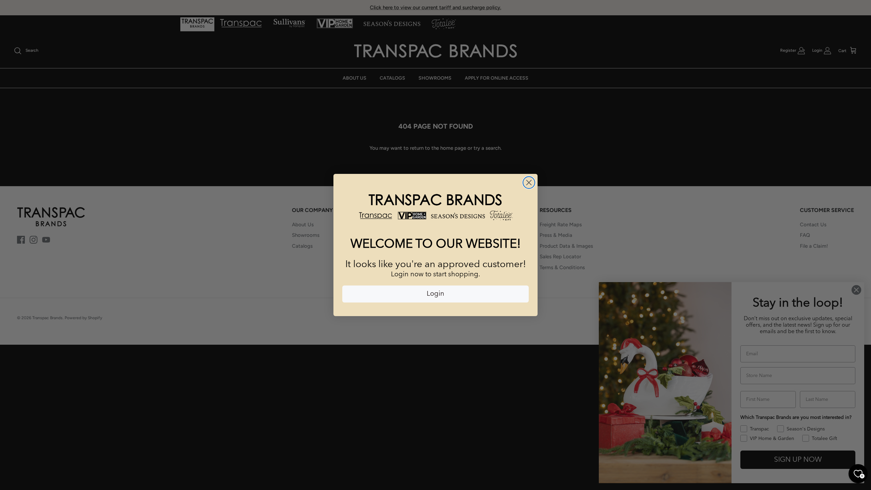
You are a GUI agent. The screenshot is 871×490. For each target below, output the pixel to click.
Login (435, 294)
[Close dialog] (529, 183)
